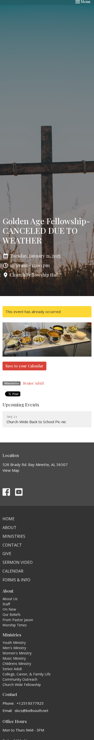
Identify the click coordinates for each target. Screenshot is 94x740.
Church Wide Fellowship (22, 684)
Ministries (14, 536)
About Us (10, 598)
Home (9, 519)
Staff (6, 604)
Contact (12, 545)
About (10, 527)
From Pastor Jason (18, 619)
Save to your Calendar (24, 365)
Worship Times (15, 625)
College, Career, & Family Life (27, 674)
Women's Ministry (17, 653)
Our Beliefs (12, 614)
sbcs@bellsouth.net (31, 710)
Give (7, 553)
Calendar (13, 571)
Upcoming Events (21, 405)
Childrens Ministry (17, 663)
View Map (11, 470)
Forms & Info (16, 580)
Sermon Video (18, 562)
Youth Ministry (14, 642)
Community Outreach (20, 679)
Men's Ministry (14, 647)
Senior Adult (33, 383)
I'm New (9, 609)
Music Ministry (14, 658)
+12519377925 (30, 703)
